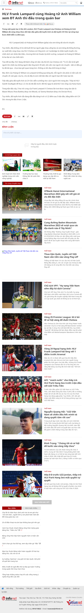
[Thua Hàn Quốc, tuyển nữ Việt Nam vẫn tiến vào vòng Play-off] (22, 263)
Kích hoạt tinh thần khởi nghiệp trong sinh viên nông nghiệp (11, 176)
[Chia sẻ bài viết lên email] (12, 24)
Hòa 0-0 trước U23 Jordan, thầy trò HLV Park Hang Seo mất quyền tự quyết (62, 477)
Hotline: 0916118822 (51, 3)
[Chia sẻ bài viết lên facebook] (3, 24)
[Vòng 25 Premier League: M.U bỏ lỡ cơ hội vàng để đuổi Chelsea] (22, 326)
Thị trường (20, 588)
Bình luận (7, 116)
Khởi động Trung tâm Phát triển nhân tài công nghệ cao (72, 176)
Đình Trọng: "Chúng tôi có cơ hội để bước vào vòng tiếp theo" (61, 445)
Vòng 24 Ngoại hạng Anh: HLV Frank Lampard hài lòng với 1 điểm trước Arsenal (60, 351)
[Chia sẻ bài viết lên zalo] (8, 24)
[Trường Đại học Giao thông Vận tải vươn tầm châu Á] (32, 165)
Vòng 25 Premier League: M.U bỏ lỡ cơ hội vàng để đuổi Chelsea (62, 318)
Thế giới (29, 588)
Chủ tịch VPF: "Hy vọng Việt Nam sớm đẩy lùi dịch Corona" (62, 287)
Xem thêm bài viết (42, 502)
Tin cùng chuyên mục (13, 183)
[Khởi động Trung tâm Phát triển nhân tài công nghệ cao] (73, 165)
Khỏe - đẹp (56, 588)
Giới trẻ (47, 588)
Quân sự (76, 588)
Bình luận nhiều (31, 508)
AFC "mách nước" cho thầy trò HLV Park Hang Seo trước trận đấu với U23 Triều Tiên (62, 383)
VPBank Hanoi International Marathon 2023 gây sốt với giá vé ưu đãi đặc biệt (62, 194)
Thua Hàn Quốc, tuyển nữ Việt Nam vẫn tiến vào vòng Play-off (61, 255)
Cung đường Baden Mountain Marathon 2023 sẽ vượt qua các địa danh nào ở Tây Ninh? (61, 225)
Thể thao (8, 9)
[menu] (4, 3)
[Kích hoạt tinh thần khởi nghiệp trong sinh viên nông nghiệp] (11, 165)
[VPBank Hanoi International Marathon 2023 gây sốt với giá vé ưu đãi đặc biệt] (22, 200)
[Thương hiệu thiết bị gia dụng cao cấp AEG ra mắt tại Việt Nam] (52, 165)
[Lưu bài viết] (21, 24)
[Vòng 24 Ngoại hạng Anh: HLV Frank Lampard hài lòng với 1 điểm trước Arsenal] (22, 358)
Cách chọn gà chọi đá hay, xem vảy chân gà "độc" (20, 543)
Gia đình (38, 588)
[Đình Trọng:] (22, 452)
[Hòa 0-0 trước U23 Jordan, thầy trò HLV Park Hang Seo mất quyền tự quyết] (22, 484)
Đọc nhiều (12, 508)
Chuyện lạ (66, 588)
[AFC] (22, 389)
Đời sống (9, 588)
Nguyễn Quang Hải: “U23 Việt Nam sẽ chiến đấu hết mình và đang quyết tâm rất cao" (60, 414)
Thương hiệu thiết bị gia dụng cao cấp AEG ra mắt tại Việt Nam (52, 176)
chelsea (14, 122)
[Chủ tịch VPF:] (22, 295)
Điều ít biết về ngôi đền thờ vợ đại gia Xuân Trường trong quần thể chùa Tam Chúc (21, 568)
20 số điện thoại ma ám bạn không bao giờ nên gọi (21, 522)
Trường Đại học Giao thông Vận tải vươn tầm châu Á (31, 176)
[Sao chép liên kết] (17, 24)
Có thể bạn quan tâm (12, 155)
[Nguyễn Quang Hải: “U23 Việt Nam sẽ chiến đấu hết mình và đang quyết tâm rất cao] (22, 421)
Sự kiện (4, 592)
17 (21, 530)
